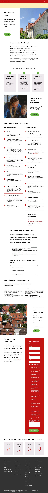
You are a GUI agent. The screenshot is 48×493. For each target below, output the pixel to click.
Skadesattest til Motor (28, 485)
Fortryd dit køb (27, 472)
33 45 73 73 (16, 359)
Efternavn (30, 350)
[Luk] (46, 5)
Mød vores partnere (17, 474)
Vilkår (26, 481)
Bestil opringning (34, 430)
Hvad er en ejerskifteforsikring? (17, 274)
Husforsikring (37, 469)
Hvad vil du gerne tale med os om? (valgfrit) (34, 421)
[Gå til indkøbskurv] (44, 1)
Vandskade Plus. (35, 153)
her (34, 412)
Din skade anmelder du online (17, 254)
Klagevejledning (27, 474)
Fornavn (30, 346)
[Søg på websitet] (41, 1)
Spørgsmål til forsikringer (8, 471)
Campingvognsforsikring (39, 467)
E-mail (30, 355)
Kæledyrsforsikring (38, 473)
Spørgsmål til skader (7, 469)
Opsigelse (26, 476)
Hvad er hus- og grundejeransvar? (18, 270)
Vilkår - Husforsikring (34, 219)
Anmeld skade (6, 465)
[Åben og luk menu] (46, 1)
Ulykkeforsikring (38, 475)
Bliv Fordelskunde (7, 467)
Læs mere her (34, 114)
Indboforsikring (37, 471)
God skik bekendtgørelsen (29, 483)
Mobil (30, 359)
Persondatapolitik (35, 490)
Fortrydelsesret (27, 470)
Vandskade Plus (25, 81)
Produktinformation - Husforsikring (36, 221)
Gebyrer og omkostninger (29, 468)
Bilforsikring (37, 465)
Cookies (33, 491)
